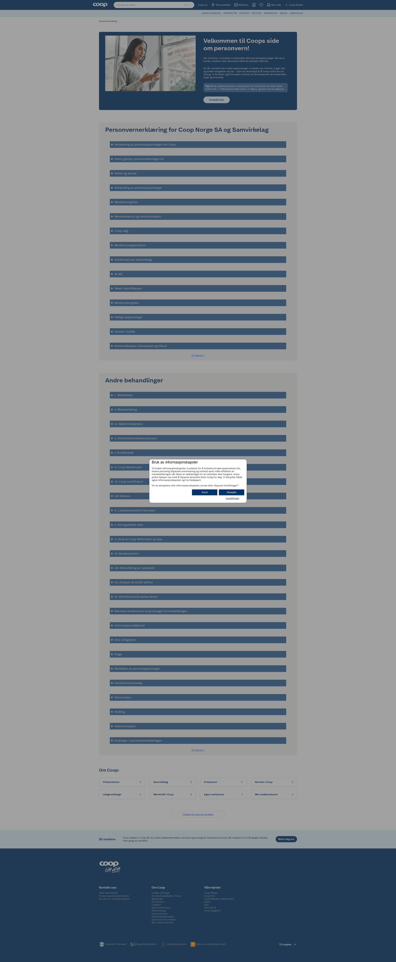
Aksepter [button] (232, 492)
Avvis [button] (205, 492)
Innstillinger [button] (232, 498)
